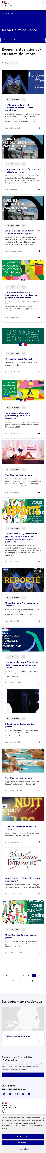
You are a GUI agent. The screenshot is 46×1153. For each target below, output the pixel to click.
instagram (23, 1094)
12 (25, 981)
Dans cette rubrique (11, 40)
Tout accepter (23, 1136)
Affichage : (8, 62)
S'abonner (23, 1074)
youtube (29, 1094)
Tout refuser (23, 1142)
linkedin (10, 1094)
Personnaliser (23, 1149)
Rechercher (36, 3)
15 (13, 62)
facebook (16, 1094)
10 (19, 981)
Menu (43, 3)
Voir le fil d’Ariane (7, 13)
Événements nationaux (17, 1036)
